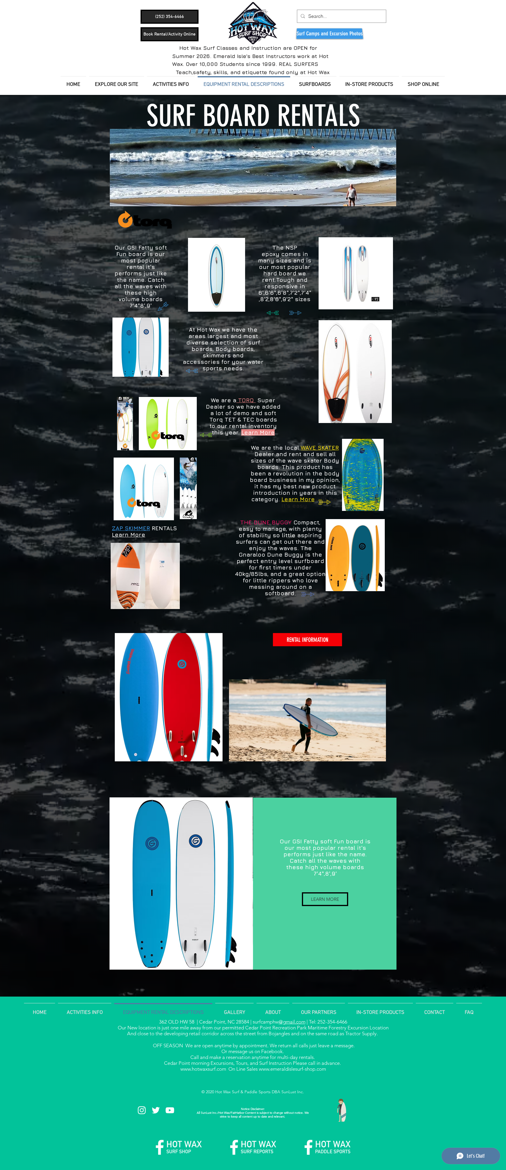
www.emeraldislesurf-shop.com (292, 1069)
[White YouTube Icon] (170, 1110)
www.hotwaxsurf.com (203, 1069)
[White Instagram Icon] (141, 1110)
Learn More (128, 534)
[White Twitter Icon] (156, 1110)
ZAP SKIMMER (131, 528)
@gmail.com (292, 1022)
